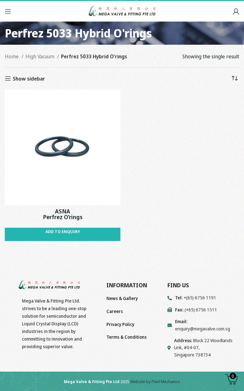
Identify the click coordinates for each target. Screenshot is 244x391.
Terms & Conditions (126, 337)
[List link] (203, 325)
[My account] (236, 11)
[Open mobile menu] (8, 11)
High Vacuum (40, 56)
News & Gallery (122, 298)
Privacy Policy (120, 324)
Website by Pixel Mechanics (155, 381)
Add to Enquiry (62, 231)
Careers (114, 311)
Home (12, 56)
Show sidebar (29, 78)
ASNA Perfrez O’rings (63, 214)
